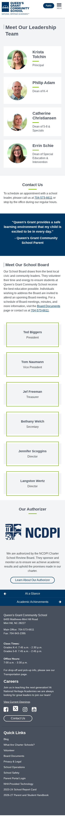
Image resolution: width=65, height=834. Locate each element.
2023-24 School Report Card (20, 789)
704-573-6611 (43, 197)
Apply (49, 5)
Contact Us (18, 718)
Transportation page (15, 674)
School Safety (11, 772)
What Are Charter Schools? (19, 744)
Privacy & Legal (12, 761)
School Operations (14, 767)
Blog (6, 739)
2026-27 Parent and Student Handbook (26, 795)
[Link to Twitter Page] (16, 710)
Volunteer (9, 750)
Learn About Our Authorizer (32, 580)
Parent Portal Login (15, 778)
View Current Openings (17, 701)
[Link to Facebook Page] (6, 710)
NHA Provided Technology (18, 783)
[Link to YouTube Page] (34, 710)
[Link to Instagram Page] (25, 710)
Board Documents (48, 306)
